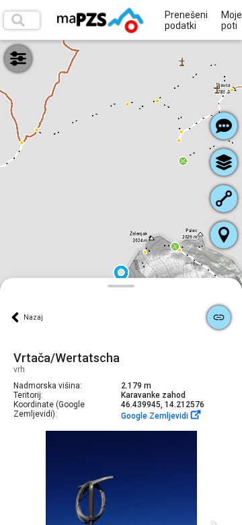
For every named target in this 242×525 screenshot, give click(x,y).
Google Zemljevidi (155, 416)
